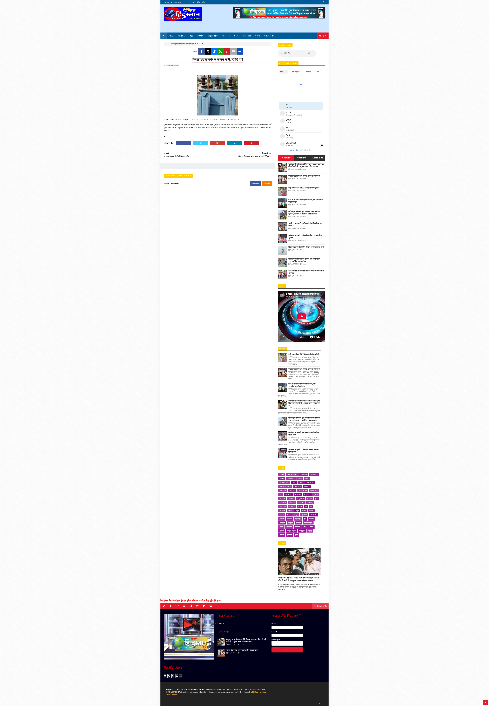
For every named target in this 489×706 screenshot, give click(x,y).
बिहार (288, 515)
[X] (208, 51)
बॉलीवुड (296, 515)
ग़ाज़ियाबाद (307, 495)
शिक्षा (305, 527)
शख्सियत (289, 527)
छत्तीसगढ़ (291, 499)
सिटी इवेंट (301, 531)
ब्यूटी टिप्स (304, 515)
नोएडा (297, 511)
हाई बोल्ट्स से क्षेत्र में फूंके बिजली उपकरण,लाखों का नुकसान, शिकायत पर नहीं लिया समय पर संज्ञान (304, 212)
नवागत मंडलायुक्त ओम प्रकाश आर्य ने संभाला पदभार (304, 176)
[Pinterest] (227, 51)
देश (306, 507)
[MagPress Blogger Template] (183, 18)
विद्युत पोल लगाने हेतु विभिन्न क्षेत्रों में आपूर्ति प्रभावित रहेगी (306, 247)
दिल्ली (300, 507)
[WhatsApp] (221, 51)
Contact (221, 624)
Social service (292, 475)
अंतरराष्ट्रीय (313, 475)
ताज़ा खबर (283, 507)
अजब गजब (304, 475)
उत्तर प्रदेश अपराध (285, 486)
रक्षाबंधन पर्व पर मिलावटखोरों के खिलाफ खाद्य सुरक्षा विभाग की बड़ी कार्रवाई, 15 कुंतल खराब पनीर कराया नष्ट (306, 165)
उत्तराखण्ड (283, 491)
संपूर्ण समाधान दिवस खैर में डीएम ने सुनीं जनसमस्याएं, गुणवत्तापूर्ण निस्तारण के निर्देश (304, 260)
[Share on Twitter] (200, 143)
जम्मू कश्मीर (300, 499)
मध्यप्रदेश (313, 515)
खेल (281, 495)
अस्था (307, 478)
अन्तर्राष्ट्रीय (290, 478)
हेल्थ (296, 535)
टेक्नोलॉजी (292, 503)
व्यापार (281, 527)
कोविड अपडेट (314, 491)
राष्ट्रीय (290, 523)
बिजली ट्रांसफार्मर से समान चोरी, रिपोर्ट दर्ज (217, 59)
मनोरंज (282, 519)
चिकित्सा (282, 499)
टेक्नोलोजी (301, 503)
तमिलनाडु (310, 503)
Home (167, 44)
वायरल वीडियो (308, 523)
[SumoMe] (240, 51)
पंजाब (303, 511)
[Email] (233, 51)
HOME (167, 2)
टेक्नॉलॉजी (283, 503)
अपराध (300, 478)
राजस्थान (282, 523)
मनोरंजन (289, 519)
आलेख (294, 483)
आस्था (301, 483)
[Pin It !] (251, 143)
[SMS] (214, 51)
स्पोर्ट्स (310, 531)
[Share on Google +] (217, 143)
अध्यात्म (282, 478)
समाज (311, 527)
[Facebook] (201, 51)
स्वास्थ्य (282, 535)
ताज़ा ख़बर (292, 507)
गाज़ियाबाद (298, 495)
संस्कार (282, 531)
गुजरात (316, 495)
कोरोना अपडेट (302, 491)
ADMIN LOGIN (176, 2)
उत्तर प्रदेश (310, 483)
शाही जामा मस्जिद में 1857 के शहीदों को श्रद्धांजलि (303, 188)
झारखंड (309, 499)
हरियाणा (289, 535)
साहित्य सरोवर (291, 531)
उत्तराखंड (306, 486)
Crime (282, 475)
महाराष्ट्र (298, 519)
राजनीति (311, 519)
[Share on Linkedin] (234, 143)
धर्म (311, 507)
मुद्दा (305, 519)
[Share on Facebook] (183, 143)
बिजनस (282, 515)
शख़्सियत (297, 527)
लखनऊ (298, 523)
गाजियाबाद (288, 495)
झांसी (316, 499)
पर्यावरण (311, 511)
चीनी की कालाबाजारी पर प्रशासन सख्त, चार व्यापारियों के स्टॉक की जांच (301, 385)
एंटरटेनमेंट (292, 491)
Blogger (267, 183)
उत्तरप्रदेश (297, 486)
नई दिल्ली (282, 511)
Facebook (255, 183)
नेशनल (290, 511)
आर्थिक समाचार (284, 483)
